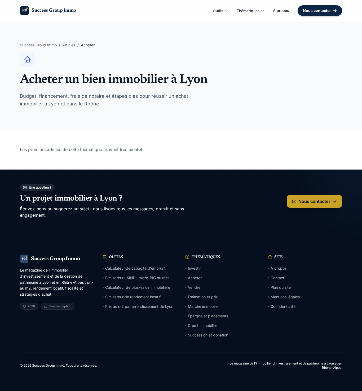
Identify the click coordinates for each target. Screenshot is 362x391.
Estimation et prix (203, 297)
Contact (277, 278)
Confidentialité (283, 306)
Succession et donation (208, 335)
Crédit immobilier (202, 325)
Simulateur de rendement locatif (133, 297)
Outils (218, 10)
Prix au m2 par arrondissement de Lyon (139, 306)
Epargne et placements (208, 316)
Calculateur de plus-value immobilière (137, 287)
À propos (281, 10)
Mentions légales (285, 297)
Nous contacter (317, 10)
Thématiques (248, 10)
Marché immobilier (204, 306)
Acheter (195, 278)
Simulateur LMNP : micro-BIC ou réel (137, 278)
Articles (68, 45)
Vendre (194, 287)
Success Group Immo (38, 45)
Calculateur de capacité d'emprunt (135, 268)
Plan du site (281, 287)
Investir (194, 268)
